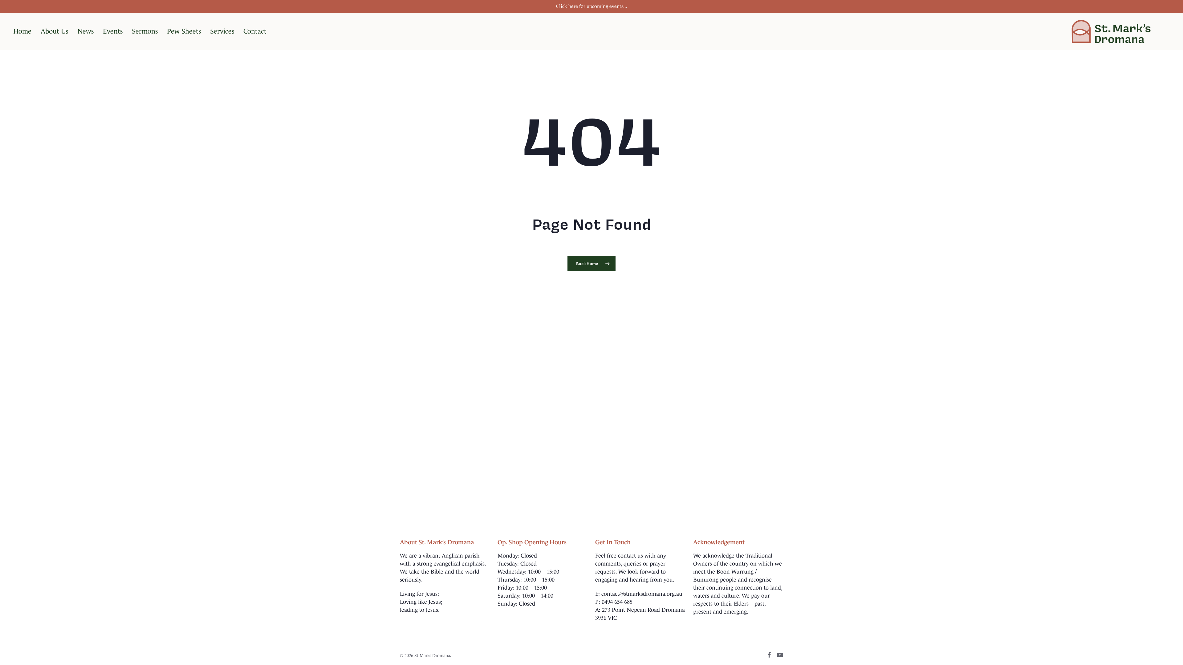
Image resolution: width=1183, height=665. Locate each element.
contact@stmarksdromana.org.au (641, 594)
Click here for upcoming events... (591, 6)
